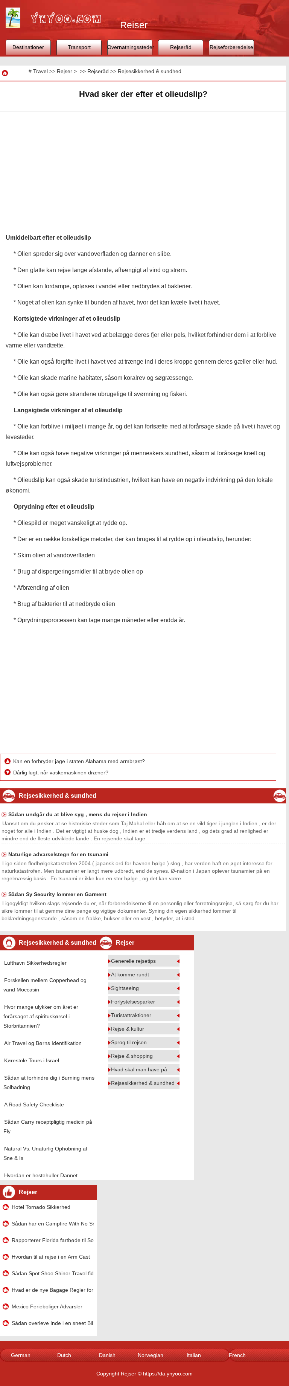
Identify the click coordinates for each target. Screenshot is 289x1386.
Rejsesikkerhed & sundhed (149, 71)
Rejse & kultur (127, 1029)
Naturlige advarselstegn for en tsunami (58, 854)
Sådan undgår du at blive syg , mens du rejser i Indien (77, 814)
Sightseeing (125, 988)
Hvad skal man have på (139, 1069)
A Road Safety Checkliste (34, 1104)
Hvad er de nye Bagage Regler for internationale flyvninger (53, 1290)
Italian (194, 1355)
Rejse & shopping (132, 1056)
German (20, 1355)
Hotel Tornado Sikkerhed (41, 1207)
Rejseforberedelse (231, 47)
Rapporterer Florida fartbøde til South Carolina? (53, 1240)
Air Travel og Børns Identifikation (43, 1043)
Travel (40, 71)
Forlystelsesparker (133, 1002)
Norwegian (150, 1355)
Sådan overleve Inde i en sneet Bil (52, 1323)
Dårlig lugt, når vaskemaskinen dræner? (61, 772)
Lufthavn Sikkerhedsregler (35, 963)
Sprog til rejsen (129, 1042)
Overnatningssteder (129, 47)
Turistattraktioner (131, 1015)
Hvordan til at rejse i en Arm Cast (51, 1257)
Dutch (64, 1355)
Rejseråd (181, 47)
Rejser (64, 71)
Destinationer (28, 47)
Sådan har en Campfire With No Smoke (53, 1224)
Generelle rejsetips (133, 961)
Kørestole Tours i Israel (31, 1060)
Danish (107, 1355)
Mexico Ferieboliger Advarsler (47, 1306)
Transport (79, 47)
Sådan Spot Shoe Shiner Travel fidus (53, 1273)
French (237, 1355)
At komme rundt (130, 974)
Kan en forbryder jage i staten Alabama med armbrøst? (79, 761)
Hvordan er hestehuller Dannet (41, 1175)
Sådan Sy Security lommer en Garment (57, 894)
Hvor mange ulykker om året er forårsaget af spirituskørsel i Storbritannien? (40, 1016)
